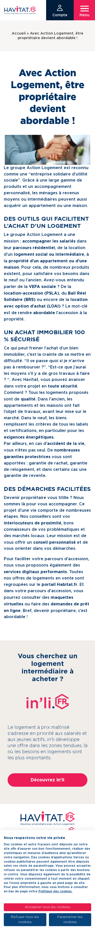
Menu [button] (84, 15)
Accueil (19, 33)
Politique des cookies (55, 891)
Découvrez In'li (47, 779)
